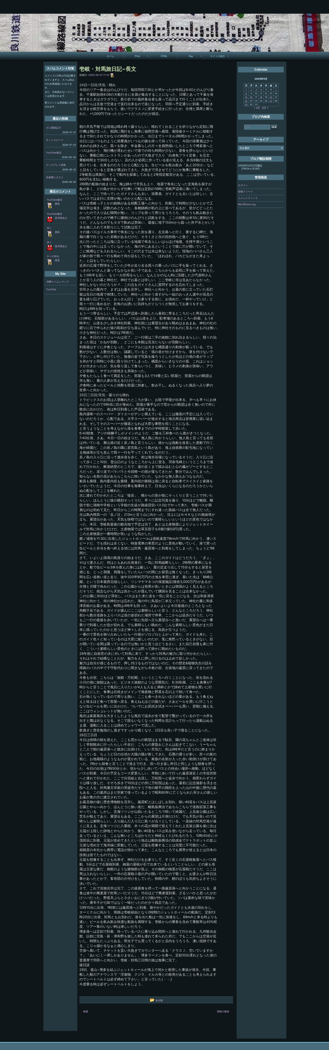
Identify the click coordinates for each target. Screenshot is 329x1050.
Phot (137, 56)
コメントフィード (248, 198)
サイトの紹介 (217, 56)
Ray (191, 56)
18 (261, 97)
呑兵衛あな (61, 217)
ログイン (243, 185)
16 (251, 97)
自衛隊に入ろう (54, 177)
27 (271, 100)
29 (246, 104)
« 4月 (257, 107)
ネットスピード (54, 139)
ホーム (110, 56)
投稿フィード (245, 191)
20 (271, 97)
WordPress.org (247, 204)
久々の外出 (53, 256)
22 (246, 100)
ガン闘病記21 (53, 127)
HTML (164, 56)
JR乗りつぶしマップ (57, 281)
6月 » (265, 107)
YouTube (51, 289)
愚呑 (57, 203)
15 (246, 97)
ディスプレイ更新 (56, 164)
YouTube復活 (53, 152)
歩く (49, 227)
